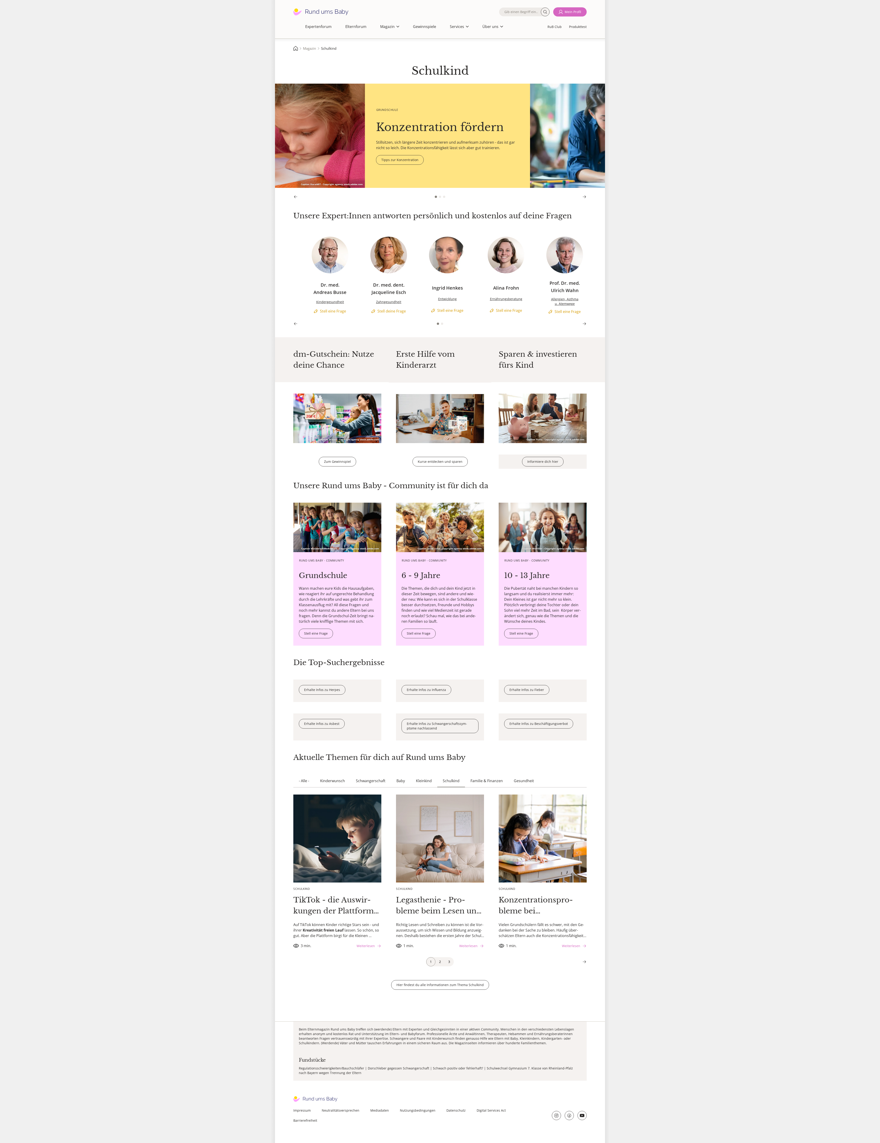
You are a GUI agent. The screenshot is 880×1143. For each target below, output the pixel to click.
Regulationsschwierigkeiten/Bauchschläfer (331, 1068)
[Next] (584, 197)
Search (545, 12)
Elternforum (355, 26)
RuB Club (554, 27)
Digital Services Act (491, 1110)
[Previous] (295, 197)
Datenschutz (456, 1110)
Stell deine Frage (366, 238)
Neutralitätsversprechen (340, 1110)
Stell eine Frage (306, 238)
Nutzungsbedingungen (417, 1110)
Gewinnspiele (424, 26)
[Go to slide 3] (444, 197)
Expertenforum (318, 26)
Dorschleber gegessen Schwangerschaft (398, 1068)
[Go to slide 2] (440, 197)
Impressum (302, 1110)
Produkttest (578, 27)
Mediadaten (379, 1110)
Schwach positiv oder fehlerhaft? (458, 1068)
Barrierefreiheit (305, 1120)
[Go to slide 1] (436, 197)
